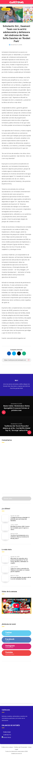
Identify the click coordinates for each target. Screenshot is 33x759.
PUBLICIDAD (7, 732)
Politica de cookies (7, 747)
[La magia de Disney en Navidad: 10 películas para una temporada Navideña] (5, 518)
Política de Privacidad (20, 747)
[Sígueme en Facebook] (18, 392)
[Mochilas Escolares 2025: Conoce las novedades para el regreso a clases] (5, 527)
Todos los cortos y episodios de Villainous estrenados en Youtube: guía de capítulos (20, 570)
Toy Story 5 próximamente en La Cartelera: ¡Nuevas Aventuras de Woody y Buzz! (20, 537)
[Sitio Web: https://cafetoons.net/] (14, 392)
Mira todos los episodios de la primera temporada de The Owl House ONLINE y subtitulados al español (19, 561)
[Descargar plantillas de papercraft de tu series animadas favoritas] (5, 578)
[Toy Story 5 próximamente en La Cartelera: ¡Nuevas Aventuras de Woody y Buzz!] (5, 536)
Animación (6, 9)
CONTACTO (7, 735)
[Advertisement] (16, 472)
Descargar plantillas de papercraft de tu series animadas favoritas (21, 578)
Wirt (16, 380)
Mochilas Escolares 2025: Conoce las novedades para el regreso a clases (20, 528)
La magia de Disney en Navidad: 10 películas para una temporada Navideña (20, 519)
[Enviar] (28, 498)
